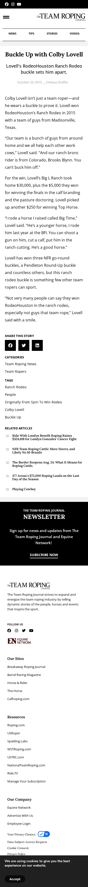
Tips (31, 33)
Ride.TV (12, 773)
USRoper (13, 733)
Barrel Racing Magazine (24, 675)
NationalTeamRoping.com (26, 765)
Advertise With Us (20, 815)
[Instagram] (13, 4)
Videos (74, 33)
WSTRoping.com (19, 749)
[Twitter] (24, 630)
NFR (47, 258)
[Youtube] (19, 4)
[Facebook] (7, 4)
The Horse (14, 691)
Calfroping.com (18, 699)
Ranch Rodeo (49, 112)
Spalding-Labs (17, 741)
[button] (10, 345)
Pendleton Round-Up (43, 265)
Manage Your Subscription (26, 781)
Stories (52, 33)
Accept (15, 879)
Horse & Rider (17, 683)
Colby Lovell (16, 98)
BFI (44, 232)
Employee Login (19, 823)
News (12, 33)
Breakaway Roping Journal (26, 667)
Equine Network (19, 807)
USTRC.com (15, 757)
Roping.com (16, 725)
